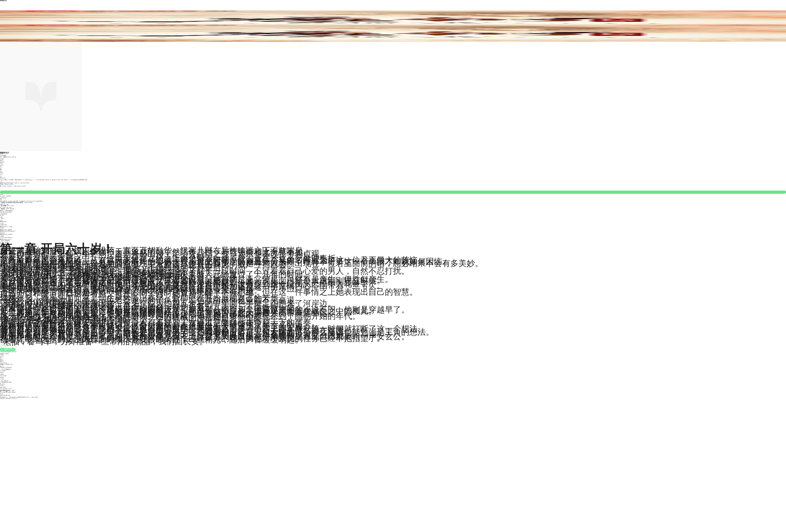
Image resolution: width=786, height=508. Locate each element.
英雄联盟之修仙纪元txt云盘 (5, 239)
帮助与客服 (5, 395)
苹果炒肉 (2, 372)
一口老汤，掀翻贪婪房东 (5, 240)
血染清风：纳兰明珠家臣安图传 (6, 364)
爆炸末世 (2, 366)
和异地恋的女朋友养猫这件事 (6, 367)
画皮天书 (2, 227)
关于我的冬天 (2, 383)
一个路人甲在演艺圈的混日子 (6, 369)
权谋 (1, 357)
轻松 (1, 176)
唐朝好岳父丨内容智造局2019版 (6, 210)
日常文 (1, 174)
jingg (1, 216)
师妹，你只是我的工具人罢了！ (6, 388)
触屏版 (1, 395)
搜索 (9, 395)
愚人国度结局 (2, 370)
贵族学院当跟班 (3, 221)
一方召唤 (2, 218)
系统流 (1, 172)
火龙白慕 (2, 374)
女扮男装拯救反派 (3, 213)
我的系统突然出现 (3, 362)
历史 (1, 155)
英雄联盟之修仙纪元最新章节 (6, 229)
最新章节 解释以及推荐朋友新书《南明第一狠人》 (10, 182)
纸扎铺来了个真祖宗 (4, 242)
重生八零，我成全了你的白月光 (6, 237)
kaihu (1, 220)
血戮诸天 (2, 361)
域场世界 (2, 377)
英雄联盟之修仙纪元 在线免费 (6, 226)
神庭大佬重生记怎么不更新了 (6, 211)
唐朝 (1, 169)
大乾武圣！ (2, 378)
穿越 (1, 171)
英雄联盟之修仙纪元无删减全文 (6, 234)
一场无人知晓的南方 (4, 380)
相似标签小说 (2, 177)
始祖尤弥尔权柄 (3, 375)
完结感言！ (2, 184)
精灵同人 (2, 359)
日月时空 (2, 223)
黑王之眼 (2, 215)
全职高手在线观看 (3, 224)
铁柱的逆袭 (2, 232)
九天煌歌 (2, 385)
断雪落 (1, 153)
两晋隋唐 (4, 155)
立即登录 (12, 390)
